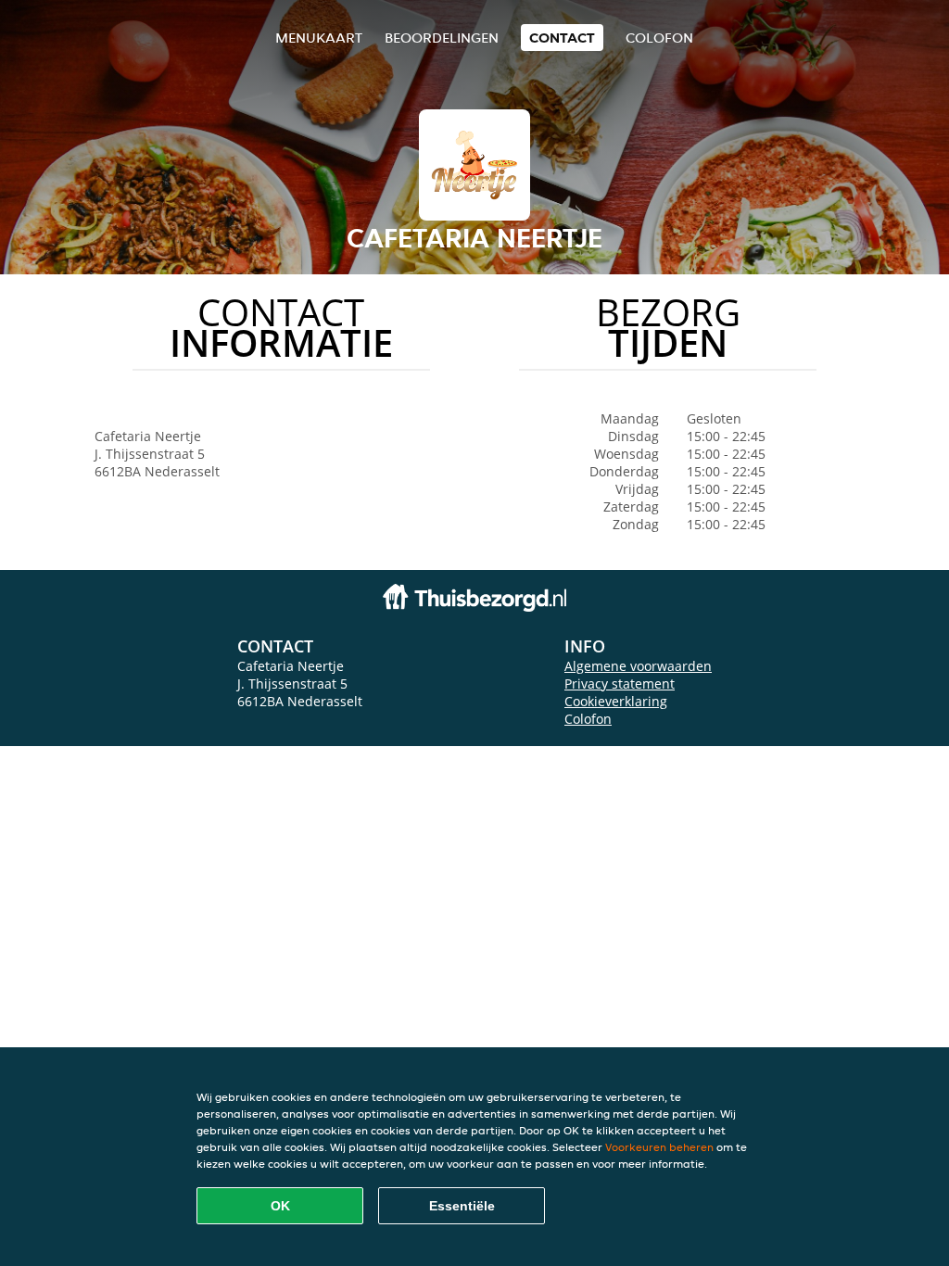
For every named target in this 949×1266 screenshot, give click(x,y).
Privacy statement (619, 683)
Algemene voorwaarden (638, 666)
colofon (659, 37)
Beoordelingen (442, 37)
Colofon (588, 719)
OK (280, 1205)
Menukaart (318, 37)
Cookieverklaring (615, 701)
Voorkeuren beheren (659, 1147)
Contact (562, 37)
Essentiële (462, 1205)
